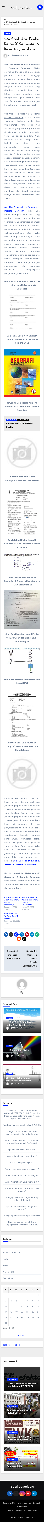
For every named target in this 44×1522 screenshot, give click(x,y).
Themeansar (22, 1506)
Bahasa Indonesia (11, 1252)
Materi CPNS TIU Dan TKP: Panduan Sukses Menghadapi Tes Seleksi (21, 1466)
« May (21, 1335)
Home (10, 1511)
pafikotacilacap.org (11, 1345)
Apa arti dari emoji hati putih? (22, 1150)
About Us (29, 1517)
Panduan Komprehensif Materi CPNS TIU (22, 1125)
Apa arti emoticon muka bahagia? (22, 1175)
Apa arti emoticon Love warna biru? (22, 1182)
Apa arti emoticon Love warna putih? (22, 1169)
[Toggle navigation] (3, 7)
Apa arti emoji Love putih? (22, 1162)
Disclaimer (32, 1511)
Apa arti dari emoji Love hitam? (22, 1156)
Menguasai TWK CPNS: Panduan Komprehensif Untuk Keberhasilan (19, 1439)
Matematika (8, 1272)
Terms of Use (17, 1517)
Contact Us (20, 1511)
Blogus (36, 1503)
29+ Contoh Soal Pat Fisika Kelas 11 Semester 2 (11, 916)
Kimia (5, 1265)
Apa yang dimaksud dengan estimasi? (22, 1216)
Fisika (7, 34)
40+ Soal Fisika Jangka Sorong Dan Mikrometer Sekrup (18, 1081)
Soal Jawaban (21, 8)
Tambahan (8, 1278)
